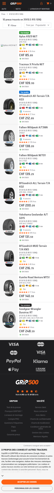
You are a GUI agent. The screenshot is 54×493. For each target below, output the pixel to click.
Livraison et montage (40, 9)
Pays (13, 426)
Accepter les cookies (27, 482)
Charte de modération (40, 423)
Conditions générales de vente (40, 427)
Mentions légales (40, 436)
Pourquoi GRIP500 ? (13, 411)
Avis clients (40, 415)
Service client (40, 407)
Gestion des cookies (40, 432)
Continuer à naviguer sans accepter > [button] (37, 445)
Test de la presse (14, 407)
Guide (13, 430)
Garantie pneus (13, 434)
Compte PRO (13, 419)
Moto (18, 9)
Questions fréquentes (13, 423)
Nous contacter (40, 411)
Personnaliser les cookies (27, 488)
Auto (4, 9)
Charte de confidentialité (40, 419)
